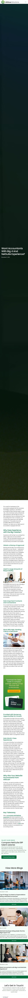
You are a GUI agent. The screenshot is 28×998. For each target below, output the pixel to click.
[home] (10, 2)
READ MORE (14, 904)
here (19, 823)
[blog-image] (14, 880)
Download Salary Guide (9, 857)
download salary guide (14, 691)
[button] (25, 2)
